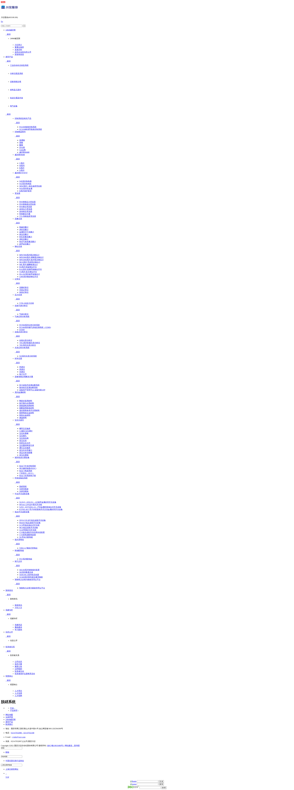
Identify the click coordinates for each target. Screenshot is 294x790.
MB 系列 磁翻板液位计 (28, 265)
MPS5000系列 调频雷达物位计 (31, 257)
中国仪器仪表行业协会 (15, 761)
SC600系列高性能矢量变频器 (31, 577)
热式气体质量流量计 (27, 242)
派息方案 (18, 664)
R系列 (21, 168)
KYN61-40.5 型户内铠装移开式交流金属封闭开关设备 (41, 509)
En (2, 21)
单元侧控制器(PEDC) (27, 468)
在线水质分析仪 (21, 332)
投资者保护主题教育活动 (25, 674)
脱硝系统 (23, 486)
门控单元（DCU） (26, 473)
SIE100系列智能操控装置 (29, 570)
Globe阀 (22, 150)
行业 (12, 708)
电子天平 (23, 374)
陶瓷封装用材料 (25, 401)
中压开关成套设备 (22, 494)
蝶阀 (21, 145)
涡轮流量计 (23, 239)
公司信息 (18, 662)
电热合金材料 (24, 415)
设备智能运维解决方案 (24, 377)
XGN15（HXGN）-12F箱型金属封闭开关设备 (37, 502)
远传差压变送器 (25, 211)
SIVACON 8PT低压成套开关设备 (32, 520)
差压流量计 (23, 234)
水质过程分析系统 (22, 348)
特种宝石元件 (24, 443)
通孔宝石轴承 (24, 448)
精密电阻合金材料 (26, 413)
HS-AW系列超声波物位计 (29, 274)
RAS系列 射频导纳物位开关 (30, 269)
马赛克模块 (23, 491)
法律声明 (9, 717)
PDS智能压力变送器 (27, 202)
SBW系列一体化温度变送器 (30, 186)
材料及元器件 (15, 90)
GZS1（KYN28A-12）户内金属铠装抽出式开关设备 (40, 507)
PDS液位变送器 (25, 207)
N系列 (21, 170)
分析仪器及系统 (16, 73)
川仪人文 (18, 608)
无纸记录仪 (23, 290)
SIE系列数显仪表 (26, 572)
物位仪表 (18, 246)
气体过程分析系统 (22, 316)
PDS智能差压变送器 (27, 204)
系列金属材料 (20, 392)
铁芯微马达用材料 (26, 403)
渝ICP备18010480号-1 (55, 746)
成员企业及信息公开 (23, 52)
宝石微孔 (23, 436)
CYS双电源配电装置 (27, 535)
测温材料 (23, 418)
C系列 (21, 163)
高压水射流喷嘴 (25, 453)
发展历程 (18, 50)
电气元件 (18, 561)
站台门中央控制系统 (27, 466)
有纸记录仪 (23, 292)
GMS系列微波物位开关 (28, 277)
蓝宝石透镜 (23, 455)
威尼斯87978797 (21, 173)
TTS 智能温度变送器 (27, 216)
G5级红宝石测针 (26, 431)
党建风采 (18, 625)
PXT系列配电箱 (25, 559)
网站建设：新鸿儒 (72, 746)
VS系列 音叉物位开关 (28, 272)
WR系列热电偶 (25, 181)
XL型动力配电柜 (26, 537)
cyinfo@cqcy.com (18, 737)
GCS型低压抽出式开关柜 (29, 525)
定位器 (22, 147)
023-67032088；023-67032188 (22, 733)
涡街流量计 (23, 230)
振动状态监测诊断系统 (28, 387)
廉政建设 (18, 627)
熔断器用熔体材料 (26, 408)
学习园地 (18, 630)
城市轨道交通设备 (22, 457)
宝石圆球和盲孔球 (26, 445)
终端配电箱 (19, 550)
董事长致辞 (19, 47)
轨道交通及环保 (16, 98)
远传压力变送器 (25, 209)
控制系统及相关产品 (23, 118)
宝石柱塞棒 (23, 433)
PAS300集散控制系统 (27, 127)
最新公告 (18, 666)
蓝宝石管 (23, 441)
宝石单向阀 (23, 438)
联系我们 (9, 724)
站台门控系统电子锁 (27, 476)
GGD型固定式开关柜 (27, 530)
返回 (9, 34)
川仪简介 (18, 45)
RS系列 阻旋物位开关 (28, 267)
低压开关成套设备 (22, 512)
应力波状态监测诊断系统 (29, 385)
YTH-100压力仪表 (26, 303)
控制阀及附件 (20, 132)
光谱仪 (22, 372)
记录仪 (17, 279)
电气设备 (13, 106)
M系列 (22, 166)
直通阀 (22, 140)
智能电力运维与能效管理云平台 (27, 579)
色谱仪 (22, 367)
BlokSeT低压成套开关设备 (30, 523)
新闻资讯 (18, 605)
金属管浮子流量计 (26, 232)
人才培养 (18, 693)
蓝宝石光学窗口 (25, 450)
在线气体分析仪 (21, 306)
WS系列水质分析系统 (28, 356)
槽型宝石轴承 (24, 429)
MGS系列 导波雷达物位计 (29, 262)
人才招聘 (18, 696)
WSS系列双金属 (25, 188)
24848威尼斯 (11, 719)
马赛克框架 (23, 489)
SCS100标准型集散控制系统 (30, 129)
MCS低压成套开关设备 (28, 528)
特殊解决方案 (24, 214)
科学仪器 (18, 358)
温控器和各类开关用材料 (29, 410)
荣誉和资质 (19, 54)
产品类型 (13, 710)
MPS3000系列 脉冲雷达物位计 (31, 260)
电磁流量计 (23, 227)
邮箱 (7, 752)
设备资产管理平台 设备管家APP (32, 390)
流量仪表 (18, 219)
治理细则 (18, 669)
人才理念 (18, 691)
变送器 (17, 193)
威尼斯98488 (24, 152)
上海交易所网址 (12, 769)
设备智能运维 (15, 82)
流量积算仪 (23, 287)
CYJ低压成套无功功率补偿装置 (32, 532)
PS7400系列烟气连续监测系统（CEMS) (35, 327)
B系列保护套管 (25, 191)
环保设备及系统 (21, 478)
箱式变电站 (19, 540)
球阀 (21, 143)
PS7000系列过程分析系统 (29, 325)
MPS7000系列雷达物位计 (29, 255)
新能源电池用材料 (26, 406)
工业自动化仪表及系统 (19, 65)
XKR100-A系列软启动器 (29, 575)
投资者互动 (19, 671)
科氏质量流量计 (25, 237)
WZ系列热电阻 (25, 184)
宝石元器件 (19, 420)
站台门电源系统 (25, 471)
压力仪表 (18, 295)
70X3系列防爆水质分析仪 (29, 343)
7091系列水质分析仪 (27, 345)
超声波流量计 (24, 244)
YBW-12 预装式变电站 (28, 548)
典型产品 (9, 722)
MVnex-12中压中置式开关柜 (30, 505)
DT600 (22, 330)
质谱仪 (22, 369)
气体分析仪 (23, 314)
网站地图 (9, 715)
